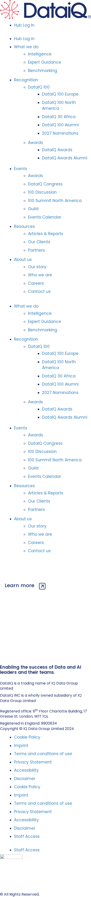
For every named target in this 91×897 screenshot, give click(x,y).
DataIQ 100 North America (59, 105)
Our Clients (39, 242)
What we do (26, 47)
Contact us (39, 291)
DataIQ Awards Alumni (64, 158)
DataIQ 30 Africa (59, 117)
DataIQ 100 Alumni (60, 125)
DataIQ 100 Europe (60, 94)
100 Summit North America (55, 200)
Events (20, 168)
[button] (45, 31)
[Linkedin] (2, 677)
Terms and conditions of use (43, 754)
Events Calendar (44, 217)
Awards (35, 142)
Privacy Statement (33, 762)
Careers (36, 283)
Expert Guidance (44, 62)
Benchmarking (42, 70)
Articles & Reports (45, 233)
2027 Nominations (60, 133)
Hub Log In (24, 25)
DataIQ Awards (57, 150)
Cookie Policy (27, 737)
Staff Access (27, 836)
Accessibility (26, 770)
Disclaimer (24, 778)
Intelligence (40, 54)
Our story (37, 267)
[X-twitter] (7, 677)
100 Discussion (42, 192)
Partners (36, 250)
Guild (33, 209)
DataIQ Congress (45, 184)
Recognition (26, 80)
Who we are (40, 275)
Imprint (21, 745)
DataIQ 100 (39, 87)
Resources (24, 226)
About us (23, 259)
